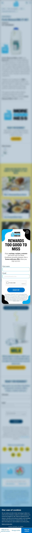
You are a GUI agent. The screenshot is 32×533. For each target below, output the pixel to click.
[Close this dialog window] (27, 232)
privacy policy (16, 300)
